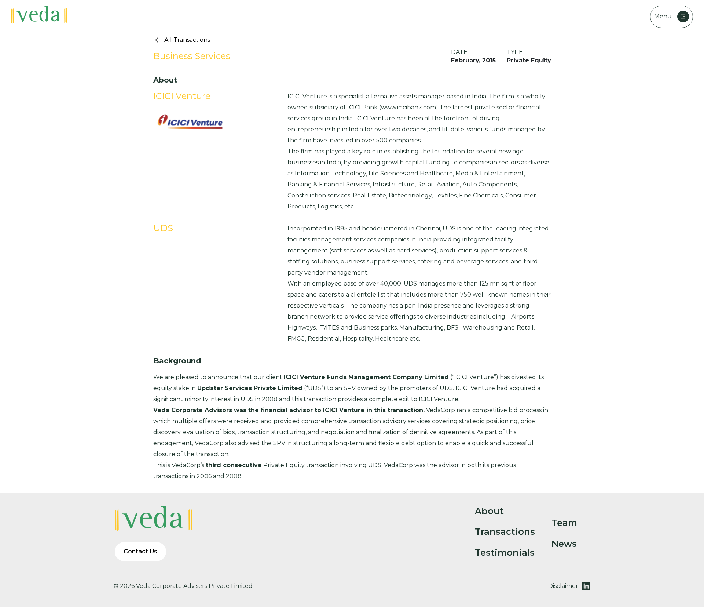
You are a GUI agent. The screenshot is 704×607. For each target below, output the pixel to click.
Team (564, 523)
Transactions (505, 532)
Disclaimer (563, 585)
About (489, 511)
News (564, 544)
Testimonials (505, 552)
